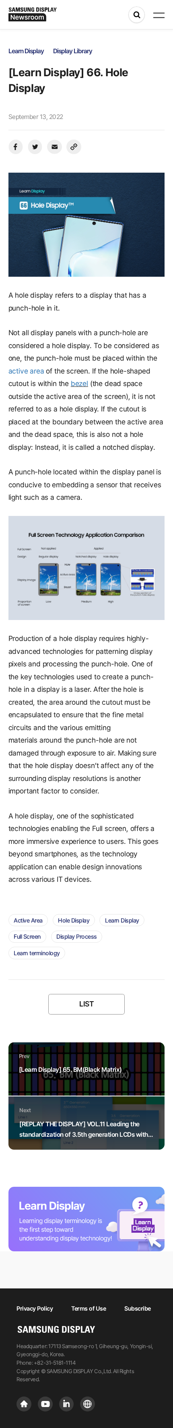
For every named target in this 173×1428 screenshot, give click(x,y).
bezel (79, 383)
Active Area (28, 920)
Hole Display (73, 920)
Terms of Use (88, 1308)
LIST (86, 1004)
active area (26, 371)
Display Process (76, 936)
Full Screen (27, 936)
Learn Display (122, 920)
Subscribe (137, 1308)
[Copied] (73, 147)
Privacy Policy (34, 1308)
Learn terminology (37, 953)
